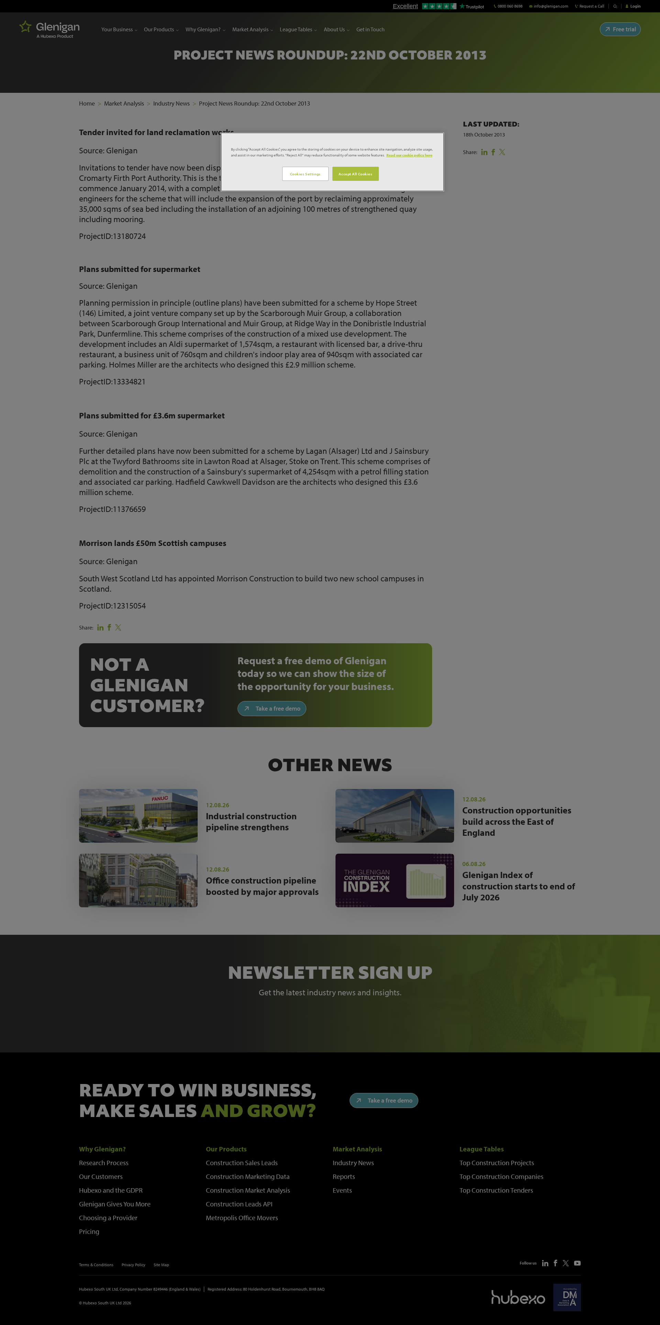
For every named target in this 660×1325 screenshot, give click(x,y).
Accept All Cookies (355, 173)
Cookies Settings (305, 173)
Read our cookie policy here (409, 154)
